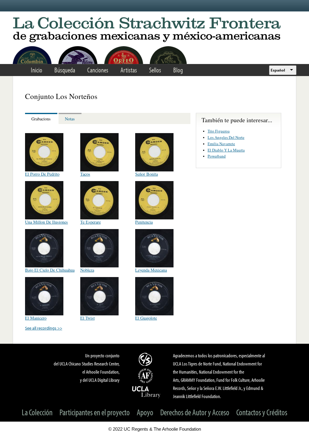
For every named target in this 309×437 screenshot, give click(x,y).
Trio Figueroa (219, 131)
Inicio (36, 69)
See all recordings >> (43, 328)
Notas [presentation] (70, 119)
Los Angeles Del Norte (226, 137)
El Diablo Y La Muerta (226, 150)
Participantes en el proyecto (94, 412)
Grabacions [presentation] (41, 119)
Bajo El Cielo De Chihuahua (50, 270)
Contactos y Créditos (261, 412)
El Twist (87, 318)
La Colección (37, 412)
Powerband (217, 156)
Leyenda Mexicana (151, 270)
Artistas (128, 69)
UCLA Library (146, 391)
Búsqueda (64, 69)
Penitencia (144, 222)
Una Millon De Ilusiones (46, 222)
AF (146, 375)
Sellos (155, 69)
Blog (178, 69)
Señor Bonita (146, 174)
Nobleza (87, 270)
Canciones (97, 69)
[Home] (154, 30)
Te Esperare (90, 222)
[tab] (42, 118)
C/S (146, 359)
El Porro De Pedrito (42, 174)
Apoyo (145, 412)
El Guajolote (146, 318)
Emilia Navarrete (221, 143)
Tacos (85, 174)
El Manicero (35, 318)
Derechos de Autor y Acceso (194, 412)
